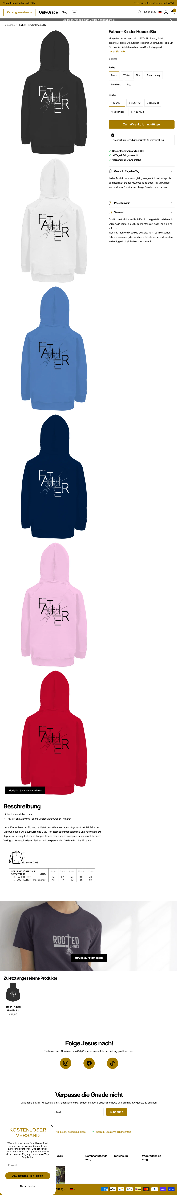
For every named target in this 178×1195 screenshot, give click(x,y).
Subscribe (115, 1100)
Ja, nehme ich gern (27, 1175)
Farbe (110, 67)
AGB (59, 1144)
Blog (64, 12)
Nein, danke (28, 1186)
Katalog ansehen (18, 12)
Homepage (9, 24)
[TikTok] (111, 1051)
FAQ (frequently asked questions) (67, 1119)
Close (168, 19)
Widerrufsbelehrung (150, 1145)
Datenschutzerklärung (94, 1145)
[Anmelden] (163, 12)
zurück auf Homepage (87, 946)
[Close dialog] (52, 1126)
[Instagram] (64, 1051)
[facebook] (87, 1051)
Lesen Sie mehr (115, 51)
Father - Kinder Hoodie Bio (12, 996)
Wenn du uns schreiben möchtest (112, 1119)
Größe (110, 94)
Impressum (119, 1144)
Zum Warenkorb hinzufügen (139, 124)
